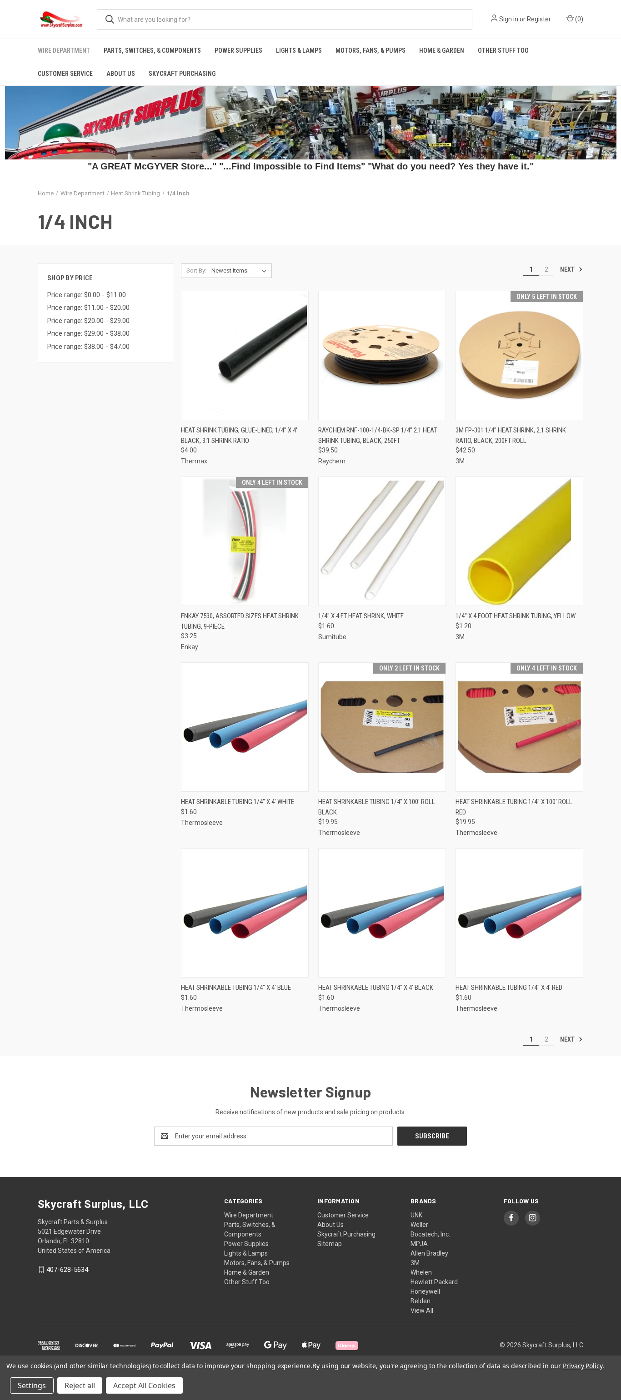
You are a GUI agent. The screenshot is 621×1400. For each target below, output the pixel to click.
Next (568, 269)
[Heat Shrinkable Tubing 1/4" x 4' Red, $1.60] (519, 913)
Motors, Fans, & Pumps (371, 50)
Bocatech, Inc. (430, 1234)
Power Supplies (238, 50)
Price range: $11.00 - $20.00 (88, 307)
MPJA (419, 1243)
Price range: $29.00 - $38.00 (88, 333)
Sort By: (196, 270)
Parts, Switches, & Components (152, 50)
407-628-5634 (67, 1270)
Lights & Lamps (299, 50)
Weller (419, 1224)
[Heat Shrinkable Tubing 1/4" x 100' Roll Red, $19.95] (519, 727)
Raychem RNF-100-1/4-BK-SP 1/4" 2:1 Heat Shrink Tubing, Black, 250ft (377, 435)
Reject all (80, 1385)
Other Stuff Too (503, 50)
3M (415, 1262)
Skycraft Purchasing (182, 73)
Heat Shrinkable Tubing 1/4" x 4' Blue (236, 987)
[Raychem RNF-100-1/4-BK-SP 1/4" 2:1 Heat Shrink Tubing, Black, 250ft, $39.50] (382, 355)
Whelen (421, 1272)
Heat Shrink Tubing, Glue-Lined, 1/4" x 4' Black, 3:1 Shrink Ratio (239, 435)
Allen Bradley (429, 1253)
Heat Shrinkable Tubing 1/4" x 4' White (237, 802)
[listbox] (240, 271)
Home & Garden (441, 50)
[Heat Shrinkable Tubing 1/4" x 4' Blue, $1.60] (245, 913)
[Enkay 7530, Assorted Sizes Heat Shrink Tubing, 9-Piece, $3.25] (245, 541)
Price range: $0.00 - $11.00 (86, 295)
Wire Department (64, 50)
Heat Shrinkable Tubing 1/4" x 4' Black (375, 987)
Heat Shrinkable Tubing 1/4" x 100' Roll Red (514, 807)
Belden (421, 1301)
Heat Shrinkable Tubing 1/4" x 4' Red (509, 987)
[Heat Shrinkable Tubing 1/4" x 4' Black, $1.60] (382, 913)
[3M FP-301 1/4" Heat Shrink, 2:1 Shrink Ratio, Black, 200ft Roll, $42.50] (519, 355)
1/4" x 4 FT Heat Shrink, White (361, 616)
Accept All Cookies (144, 1385)
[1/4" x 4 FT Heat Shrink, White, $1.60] (382, 541)
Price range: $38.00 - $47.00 (88, 347)
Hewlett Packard (434, 1282)
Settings (32, 1385)
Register (539, 19)
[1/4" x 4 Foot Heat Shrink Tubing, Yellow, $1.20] (519, 541)
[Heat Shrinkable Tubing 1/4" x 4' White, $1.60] (245, 727)
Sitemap (329, 1243)
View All (422, 1310)
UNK (416, 1215)
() (578, 19)
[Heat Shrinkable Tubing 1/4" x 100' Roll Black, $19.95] (382, 727)
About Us (120, 73)
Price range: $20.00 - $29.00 (88, 321)
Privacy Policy (582, 1365)
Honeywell (425, 1291)
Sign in (508, 19)
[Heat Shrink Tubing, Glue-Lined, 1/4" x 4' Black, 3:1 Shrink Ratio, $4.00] (245, 355)
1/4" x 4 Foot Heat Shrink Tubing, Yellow (516, 616)
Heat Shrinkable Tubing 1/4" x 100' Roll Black (376, 807)
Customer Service (65, 73)
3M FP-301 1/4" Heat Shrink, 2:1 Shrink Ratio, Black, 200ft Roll (511, 435)
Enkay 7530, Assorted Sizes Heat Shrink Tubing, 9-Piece (240, 621)
